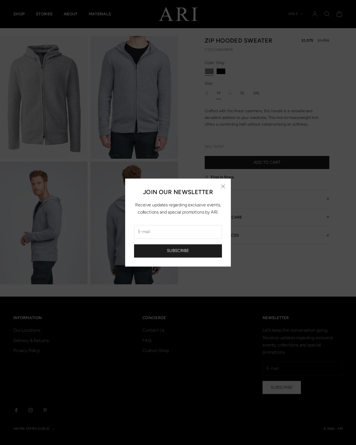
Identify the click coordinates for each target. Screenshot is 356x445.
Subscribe (178, 250)
